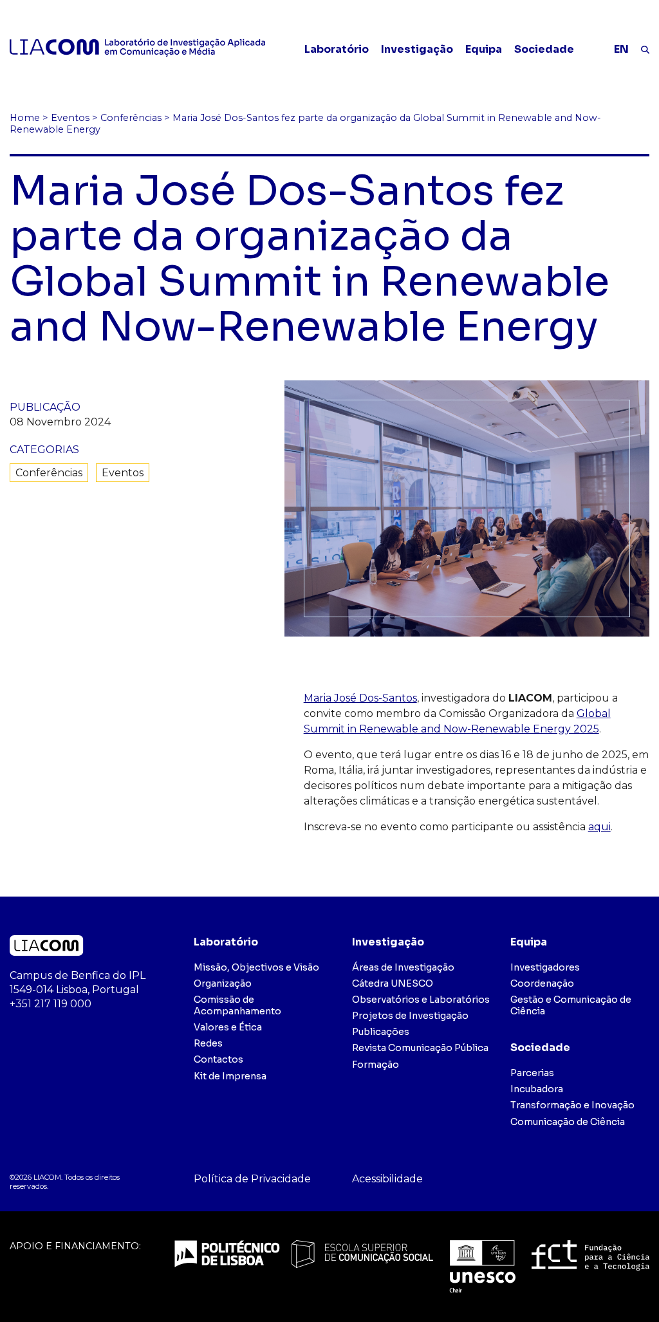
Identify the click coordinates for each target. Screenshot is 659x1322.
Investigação (417, 49)
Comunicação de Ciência (567, 1122)
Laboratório (336, 49)
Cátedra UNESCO (392, 983)
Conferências (48, 473)
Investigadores (545, 967)
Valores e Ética (228, 1027)
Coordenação (542, 983)
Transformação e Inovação (572, 1105)
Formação (375, 1064)
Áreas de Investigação (403, 967)
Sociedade (544, 49)
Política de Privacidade (252, 1179)
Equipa (483, 49)
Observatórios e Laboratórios (421, 999)
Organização (223, 983)
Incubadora (536, 1089)
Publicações (380, 1032)
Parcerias (532, 1073)
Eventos (123, 473)
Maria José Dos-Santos (360, 698)
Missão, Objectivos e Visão (256, 967)
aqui (599, 827)
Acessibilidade (387, 1179)
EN (621, 49)
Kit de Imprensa (230, 1076)
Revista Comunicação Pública (420, 1048)
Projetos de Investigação (410, 1015)
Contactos (218, 1059)
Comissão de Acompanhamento (237, 1005)
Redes (208, 1043)
